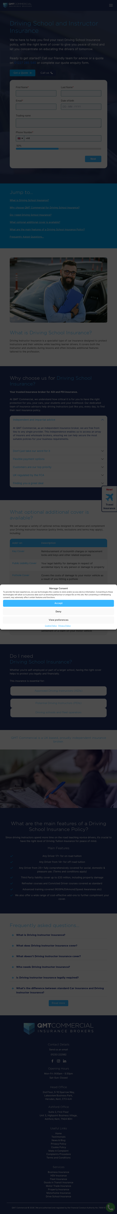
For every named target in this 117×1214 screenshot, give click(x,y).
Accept (59, 603)
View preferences (58, 619)
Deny (58, 611)
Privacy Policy (64, 626)
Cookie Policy (51, 626)
